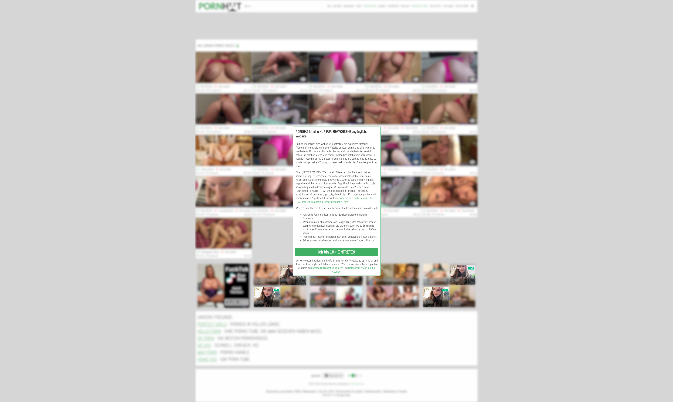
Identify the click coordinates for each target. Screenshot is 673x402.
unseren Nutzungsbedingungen (327, 268)
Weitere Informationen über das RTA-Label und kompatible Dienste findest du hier (334, 200)
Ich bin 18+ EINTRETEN (336, 252)
